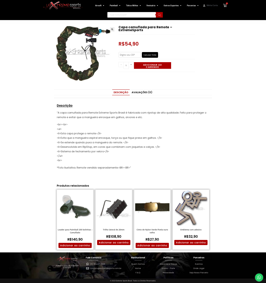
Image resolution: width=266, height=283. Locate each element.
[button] (112, 29)
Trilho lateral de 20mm (113, 229)
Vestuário (150, 5)
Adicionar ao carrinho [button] (75, 245)
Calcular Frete (150, 55)
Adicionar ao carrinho (152, 66)
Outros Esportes (171, 5)
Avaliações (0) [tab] (142, 92)
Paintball (114, 5)
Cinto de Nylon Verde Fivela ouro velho (152, 231)
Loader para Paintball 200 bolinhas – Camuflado (75, 231)
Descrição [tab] (121, 92)
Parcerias (191, 5)
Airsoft (98, 5)
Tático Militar (132, 5)
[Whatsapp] (259, 277)
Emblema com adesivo (191, 229)
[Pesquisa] (159, 15)
